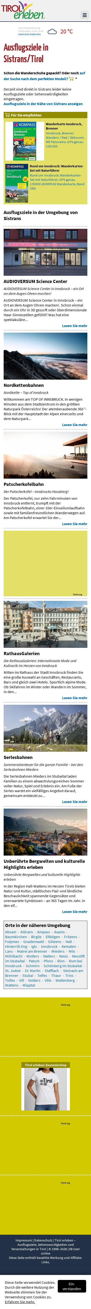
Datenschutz (43, 1240)
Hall (69, 941)
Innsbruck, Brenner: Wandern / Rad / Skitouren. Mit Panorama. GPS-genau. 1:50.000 (65, 139)
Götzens (54, 941)
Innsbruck (49, 946)
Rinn (61, 960)
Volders (34, 980)
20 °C (66, 31)
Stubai (28, 975)
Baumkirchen (16, 936)
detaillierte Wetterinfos (29, 34)
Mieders (58, 951)
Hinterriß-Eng (16, 946)
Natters (49, 956)
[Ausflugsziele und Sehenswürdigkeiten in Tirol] (23, 17)
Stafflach (52, 970)
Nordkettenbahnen (24, 385)
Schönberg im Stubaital (63, 965)
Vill (21, 980)
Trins (69, 975)
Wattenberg (65, 980)
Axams (59, 931)
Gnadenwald (33, 941)
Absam (10, 931)
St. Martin (33, 970)
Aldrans (26, 931)
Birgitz (36, 936)
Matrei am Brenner (32, 951)
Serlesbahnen (18, 757)
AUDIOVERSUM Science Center (35, 281)
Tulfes (10, 980)
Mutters (32, 956)
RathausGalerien (22, 653)
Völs (48, 980)
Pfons (48, 960)
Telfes (42, 975)
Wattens (11, 985)
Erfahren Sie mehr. (20, 1301)
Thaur (56, 975)
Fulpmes (12, 941)
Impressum (24, 1240)
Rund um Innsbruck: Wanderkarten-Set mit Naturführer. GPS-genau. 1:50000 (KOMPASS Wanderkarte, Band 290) (57, 182)
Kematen (69, 946)
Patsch (34, 960)
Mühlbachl (13, 956)
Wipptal (29, 985)
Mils (72, 951)
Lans (9, 951)
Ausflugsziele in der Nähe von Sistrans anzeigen (43, 103)
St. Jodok (13, 970)
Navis (63, 956)
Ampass (43, 931)
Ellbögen (53, 936)
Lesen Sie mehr (74, 325)
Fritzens (70, 936)
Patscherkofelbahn (24, 484)
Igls (34, 946)
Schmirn (33, 965)
